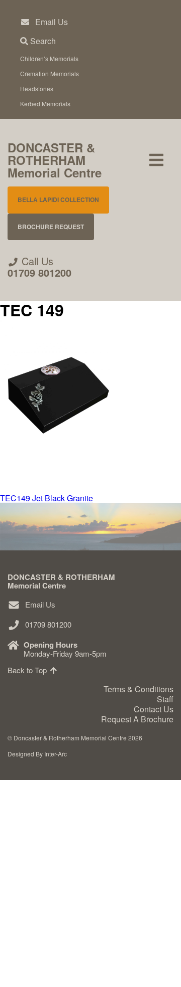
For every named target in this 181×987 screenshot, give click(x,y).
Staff (165, 699)
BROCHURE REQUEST (51, 226)
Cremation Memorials (49, 73)
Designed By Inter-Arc (37, 753)
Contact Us (41, 940)
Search (42, 41)
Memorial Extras (61, 817)
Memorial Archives (65, 909)
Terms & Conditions (138, 689)
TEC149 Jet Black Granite (46, 498)
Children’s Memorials (49, 58)
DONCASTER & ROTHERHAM (55, 160)
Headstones (36, 88)
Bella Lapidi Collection (58, 199)
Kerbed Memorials (45, 103)
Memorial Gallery (62, 878)
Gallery (33, 847)
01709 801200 (39, 272)
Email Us (51, 22)
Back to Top (28, 670)
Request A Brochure (59, 970)
